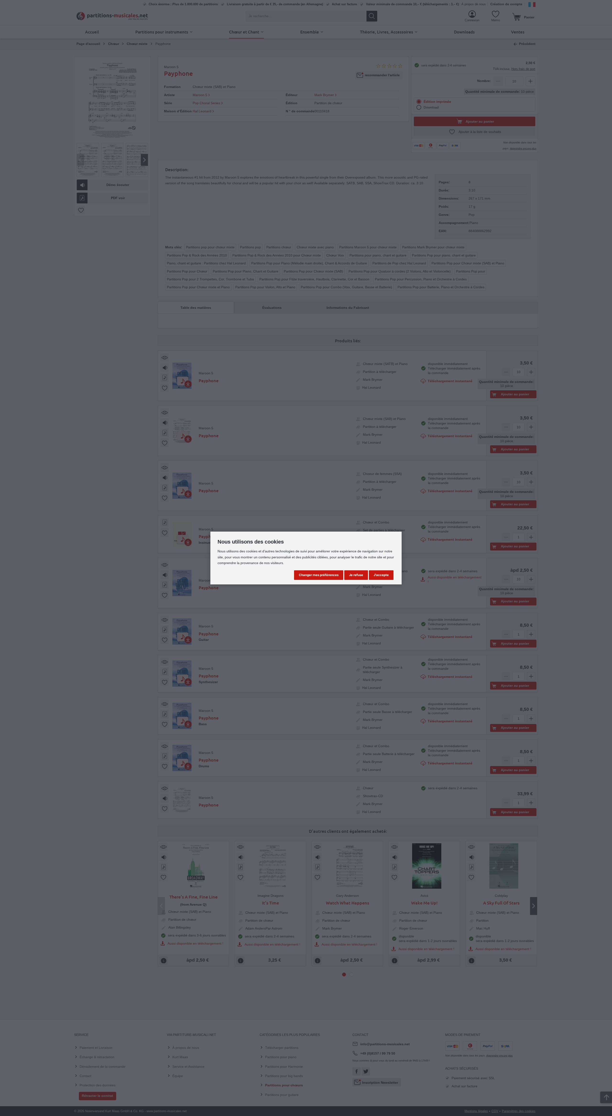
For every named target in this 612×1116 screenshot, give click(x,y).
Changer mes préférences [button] (319, 575)
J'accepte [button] (381, 575)
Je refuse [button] (356, 575)
